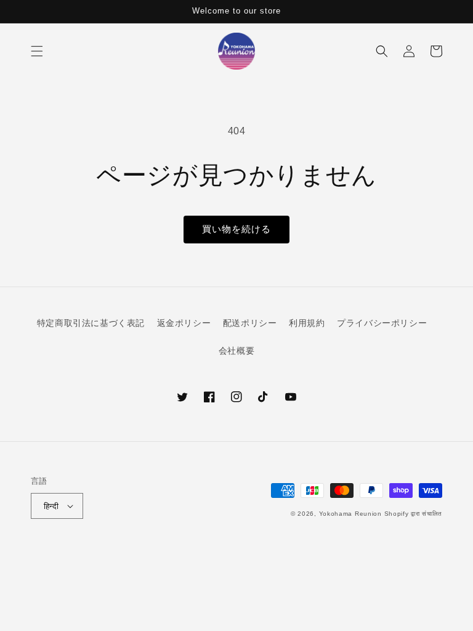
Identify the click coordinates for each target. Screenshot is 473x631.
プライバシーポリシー (382, 323)
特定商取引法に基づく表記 (91, 323)
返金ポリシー (184, 323)
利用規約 (307, 323)
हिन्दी (51, 506)
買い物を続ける (236, 229)
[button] (37, 51)
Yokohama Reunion (350, 513)
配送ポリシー (250, 323)
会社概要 (236, 351)
